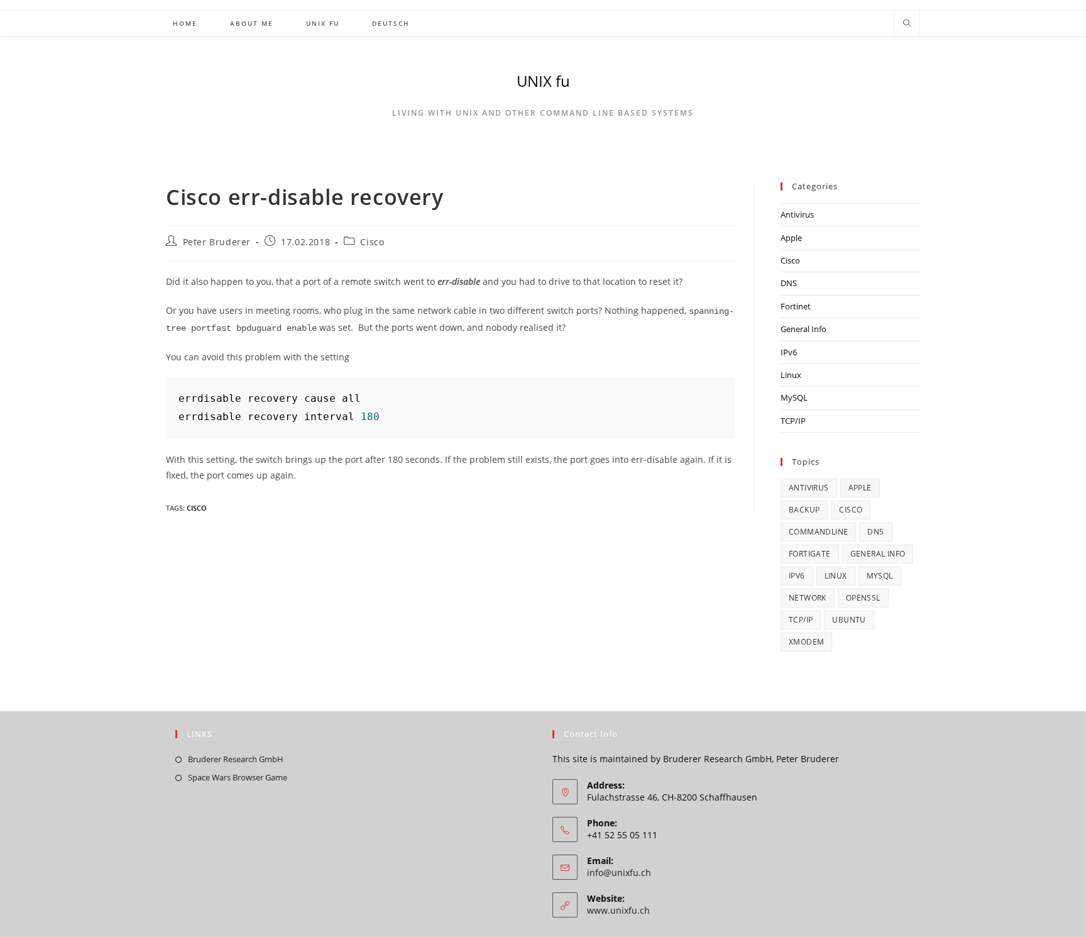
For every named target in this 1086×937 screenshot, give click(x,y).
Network (807, 597)
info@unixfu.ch (619, 873)
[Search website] (907, 24)
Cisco (372, 242)
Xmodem (806, 641)
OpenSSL (863, 597)
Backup (804, 509)
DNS (789, 283)
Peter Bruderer (217, 242)
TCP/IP (793, 420)
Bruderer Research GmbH (235, 759)
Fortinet (796, 306)
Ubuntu (848, 619)
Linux (791, 374)
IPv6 (789, 352)
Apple (791, 237)
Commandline (818, 531)
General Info (803, 329)
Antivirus (797, 214)
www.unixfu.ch (618, 910)
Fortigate (810, 553)
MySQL (794, 397)
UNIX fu (543, 80)
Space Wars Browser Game (237, 777)
